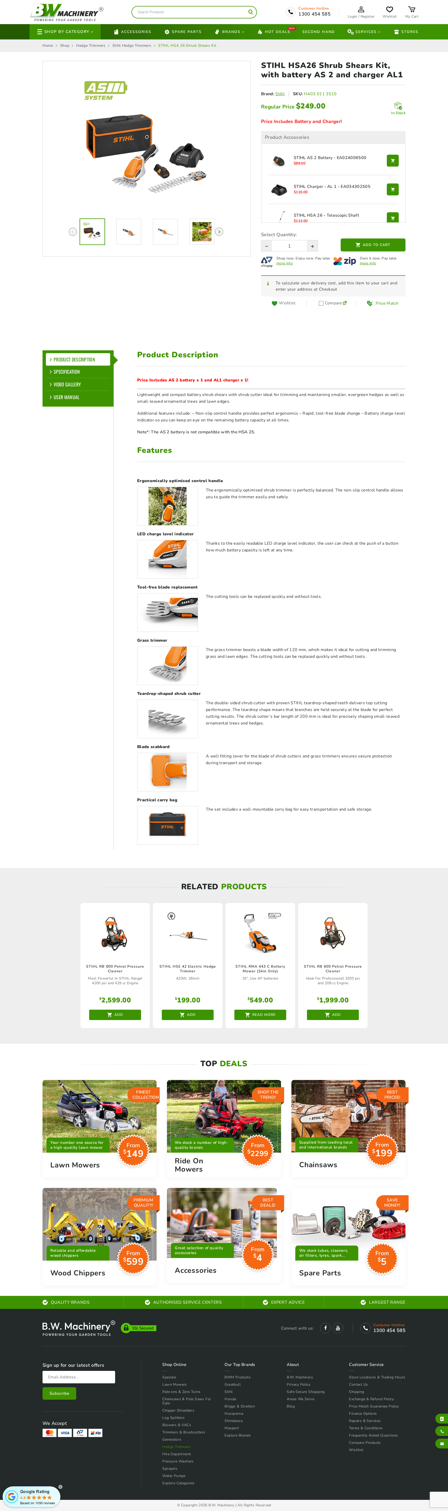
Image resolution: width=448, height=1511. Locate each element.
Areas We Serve (300, 1399)
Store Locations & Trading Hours (377, 1377)
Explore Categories (178, 1483)
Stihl (280, 94)
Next (219, 232)
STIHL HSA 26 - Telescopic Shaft (326, 215)
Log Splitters (173, 1417)
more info (284, 263)
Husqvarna (234, 1413)
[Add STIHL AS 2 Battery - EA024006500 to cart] (393, 161)
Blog (291, 1406)
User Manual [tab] (67, 397)
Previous (73, 232)
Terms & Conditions (366, 1428)
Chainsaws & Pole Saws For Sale (186, 1401)
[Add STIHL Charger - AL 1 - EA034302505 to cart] (393, 189)
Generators (171, 1439)
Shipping (356, 1391)
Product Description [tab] (74, 359)
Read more (264, 1014)
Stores (409, 31)
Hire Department (176, 1454)
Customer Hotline (313, 8)
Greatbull (233, 1384)
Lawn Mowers (174, 1384)
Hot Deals (277, 31)
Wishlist (356, 1449)
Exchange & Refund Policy (371, 1399)
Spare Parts (187, 31)
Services (366, 31)
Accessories (136, 31)
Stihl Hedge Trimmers (132, 45)
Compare (333, 303)
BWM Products (238, 1377)
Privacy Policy (298, 1384)
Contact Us (358, 1384)
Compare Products (365, 1442)
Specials (169, 1377)
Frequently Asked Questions (373, 1435)
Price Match (387, 303)
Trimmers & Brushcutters (183, 1432)
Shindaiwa (233, 1420)
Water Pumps (174, 1475)
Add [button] (118, 1014)
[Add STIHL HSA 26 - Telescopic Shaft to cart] (393, 218)
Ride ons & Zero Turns (181, 1391)
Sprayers (169, 1468)
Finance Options (363, 1413)
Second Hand (318, 31)
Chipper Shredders (178, 1410)
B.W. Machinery (300, 1377)
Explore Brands (238, 1435)
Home (48, 45)
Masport (232, 1428)
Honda (230, 1399)
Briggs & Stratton (240, 1406)
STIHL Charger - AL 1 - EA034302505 (332, 186)
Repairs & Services (365, 1420)
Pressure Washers (177, 1461)
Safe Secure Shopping (306, 1391)
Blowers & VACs (176, 1425)
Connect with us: (297, 1328)
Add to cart (376, 244)
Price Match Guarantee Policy (374, 1406)
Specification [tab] (67, 371)
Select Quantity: (279, 234)
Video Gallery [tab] (67, 384)
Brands (231, 31)
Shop (64, 45)
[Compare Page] (344, 303)
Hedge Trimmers (91, 45)
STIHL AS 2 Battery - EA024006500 (330, 158)
